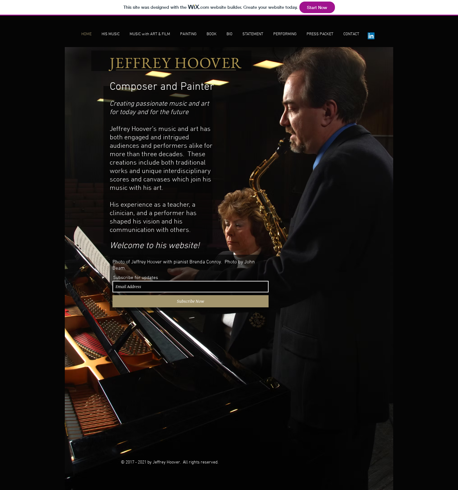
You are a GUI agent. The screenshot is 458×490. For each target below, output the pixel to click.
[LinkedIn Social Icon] (371, 35)
